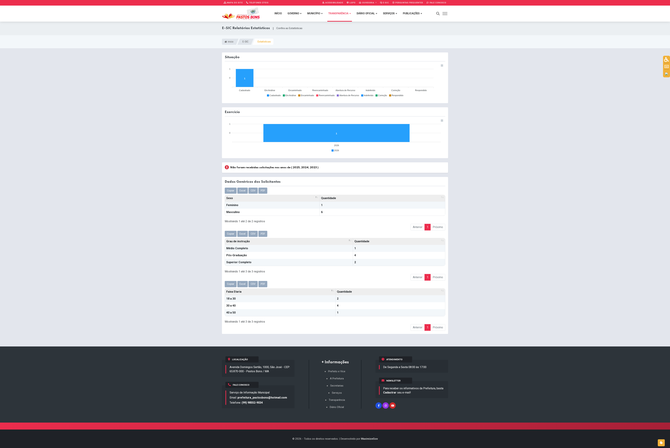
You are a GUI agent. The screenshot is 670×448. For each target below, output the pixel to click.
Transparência (338, 13)
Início (278, 13)
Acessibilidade (334, 2)
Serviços (389, 13)
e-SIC (385, 2)
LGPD (352, 2)
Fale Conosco (437, 2)
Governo (293, 13)
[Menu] (442, 65)
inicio (230, 41)
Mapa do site (234, 2)
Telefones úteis (258, 2)
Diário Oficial (366, 13)
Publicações (411, 13)
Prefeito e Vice (336, 371)
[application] (335, 80)
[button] (274, 95)
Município (313, 13)
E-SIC (245, 41)
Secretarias (336, 385)
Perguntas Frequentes (409, 2)
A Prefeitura (337, 378)
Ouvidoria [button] (368, 2)
